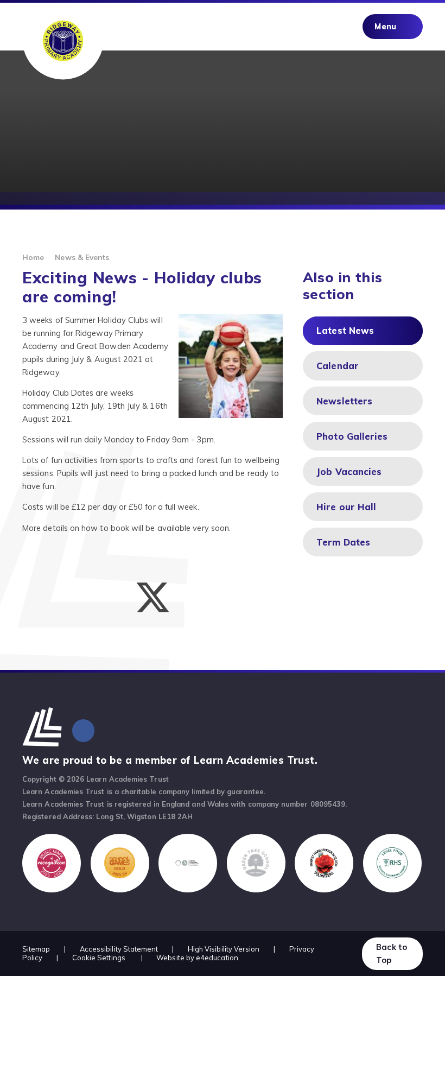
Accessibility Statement (119, 949)
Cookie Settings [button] (98, 957)
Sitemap (36, 949)
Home (33, 257)
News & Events (82, 257)
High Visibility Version (224, 949)
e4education (217, 957)
